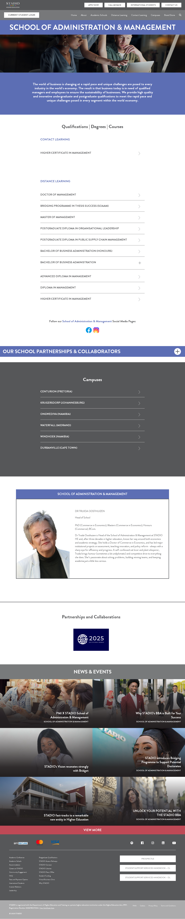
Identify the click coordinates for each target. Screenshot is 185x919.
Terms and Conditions (168, 905)
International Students (16, 883)
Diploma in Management (58, 288)
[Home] (13, 5)
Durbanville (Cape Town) (58, 448)
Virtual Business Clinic (47, 879)
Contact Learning (139, 15)
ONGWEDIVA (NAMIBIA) (55, 414)
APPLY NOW (93, 5)
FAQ (11, 876)
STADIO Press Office (46, 872)
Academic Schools (15, 861)
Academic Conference (16, 857)
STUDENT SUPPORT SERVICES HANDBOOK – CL (147, 868)
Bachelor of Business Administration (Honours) (76, 251)
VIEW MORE (93, 830)
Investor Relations (15, 886)
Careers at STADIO (16, 868)
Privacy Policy (153, 905)
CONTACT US (171, 5)
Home (74, 15)
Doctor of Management (58, 195)
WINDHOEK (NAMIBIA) (54, 436)
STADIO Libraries (45, 868)
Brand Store (169, 15)
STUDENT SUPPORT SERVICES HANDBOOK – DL (147, 877)
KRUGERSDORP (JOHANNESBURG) (62, 403)
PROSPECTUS (147, 858)
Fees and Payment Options (18, 879)
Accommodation (14, 865)
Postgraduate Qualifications (48, 857)
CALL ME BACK (114, 5)
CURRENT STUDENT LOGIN (21, 15)
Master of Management (57, 217)
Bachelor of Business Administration (68, 262)
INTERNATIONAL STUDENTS (143, 5)
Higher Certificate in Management (65, 153)
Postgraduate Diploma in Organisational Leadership (79, 228)
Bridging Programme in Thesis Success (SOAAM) (74, 206)
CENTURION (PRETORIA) (56, 391)
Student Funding (45, 876)
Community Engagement (18, 872)
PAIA (135, 905)
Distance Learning (119, 15)
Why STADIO (44, 883)
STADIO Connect (45, 865)
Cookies (142, 905)
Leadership (13, 890)
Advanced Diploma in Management (65, 276)
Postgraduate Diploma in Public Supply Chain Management (83, 240)
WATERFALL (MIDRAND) (55, 425)
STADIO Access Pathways (48, 861)
